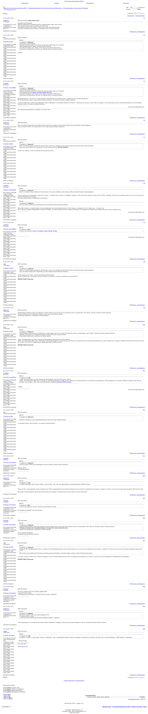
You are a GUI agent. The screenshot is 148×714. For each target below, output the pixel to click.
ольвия (5, 631)
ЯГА (4, 37)
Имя (127, 7)
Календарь (126, 3)
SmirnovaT (6, 20)
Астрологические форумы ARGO (18, 8)
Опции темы (130, 15)
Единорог (5, 458)
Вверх (145, 706)
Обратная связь (106, 706)
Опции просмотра (140, 15)
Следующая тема (79, 680)
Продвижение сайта (133, 699)
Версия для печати (137, 706)
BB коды (5, 694)
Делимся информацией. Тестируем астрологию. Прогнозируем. (45, 8)
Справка (56, 3)
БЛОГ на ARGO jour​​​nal (23, 646)
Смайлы (5, 696)
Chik (4, 264)
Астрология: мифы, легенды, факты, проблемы (75, 8)
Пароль (128, 9)
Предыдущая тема (69, 680)
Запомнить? (142, 7)
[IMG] (5, 697)
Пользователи (90, 3)
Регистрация (24, 3)
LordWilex (6, 83)
